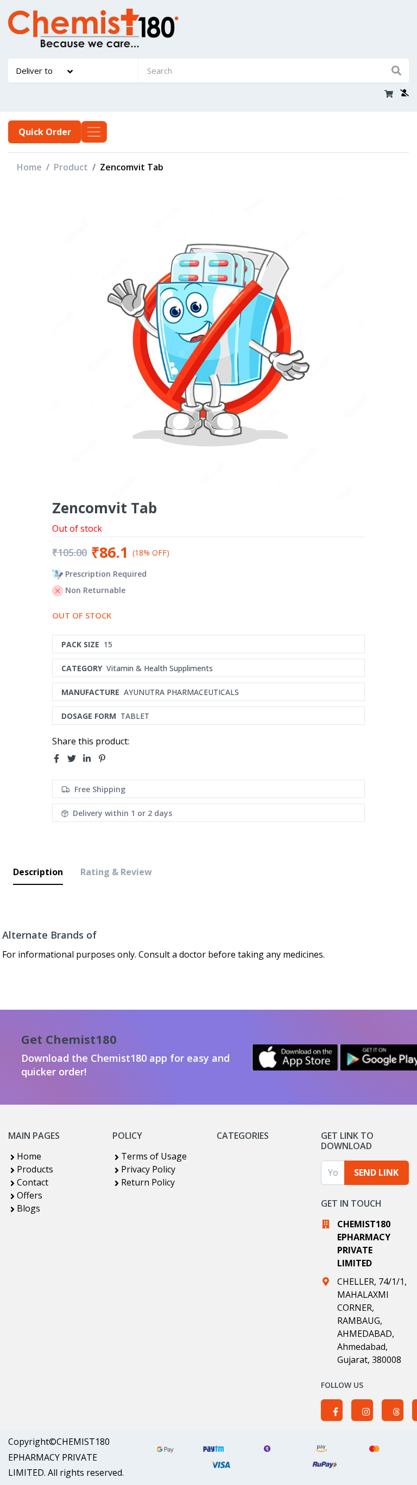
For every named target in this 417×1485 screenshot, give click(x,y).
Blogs (28, 1208)
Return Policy (148, 1182)
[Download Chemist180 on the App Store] (295, 1057)
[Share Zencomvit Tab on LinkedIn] (90, 759)
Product (71, 167)
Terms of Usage (154, 1156)
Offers (29, 1195)
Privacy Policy (148, 1169)
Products (35, 1169)
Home (29, 167)
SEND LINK (376, 1172)
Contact (32, 1182)
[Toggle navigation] (94, 132)
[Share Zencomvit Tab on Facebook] (59, 759)
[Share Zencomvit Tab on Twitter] (75, 759)
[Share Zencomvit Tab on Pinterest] (105, 759)
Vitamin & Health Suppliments (159, 668)
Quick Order (44, 132)
